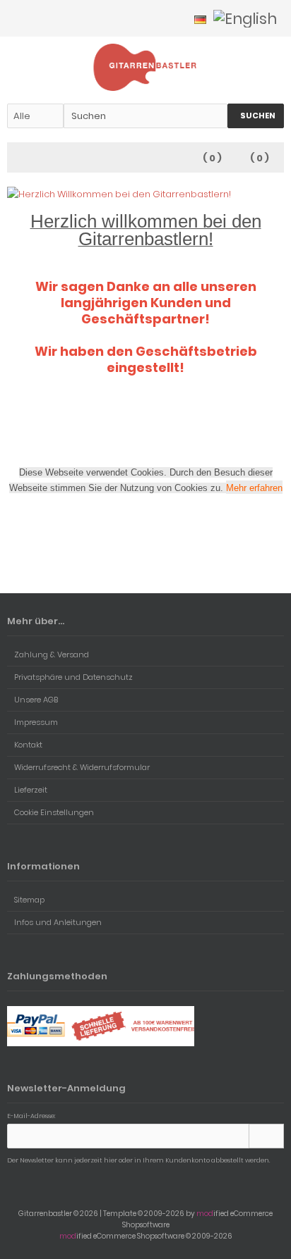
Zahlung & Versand (51, 654)
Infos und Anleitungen (58, 922)
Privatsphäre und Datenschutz (73, 677)
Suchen (255, 116)
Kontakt (28, 744)
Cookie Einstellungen (54, 812)
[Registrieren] (174, 18)
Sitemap (29, 899)
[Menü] (16, 158)
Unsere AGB (36, 699)
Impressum (36, 722)
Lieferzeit (30, 789)
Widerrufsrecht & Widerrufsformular (82, 767)
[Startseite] (138, 18)
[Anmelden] (156, 18)
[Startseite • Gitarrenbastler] (146, 67)
